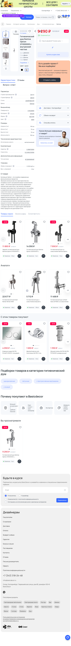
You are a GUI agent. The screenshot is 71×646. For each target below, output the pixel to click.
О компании (7, 522)
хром (32, 119)
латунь (32, 113)
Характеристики (8, 80)
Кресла (6, 607)
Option (26, 60)
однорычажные (9, 381)
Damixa (26, 57)
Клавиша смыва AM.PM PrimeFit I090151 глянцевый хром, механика (10, 352)
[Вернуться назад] (2, 24)
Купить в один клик (53, 55)
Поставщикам (8, 548)
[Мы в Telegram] (19, 592)
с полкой (7, 387)
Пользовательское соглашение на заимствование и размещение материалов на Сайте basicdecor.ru (18, 619)
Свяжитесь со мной (46, 143)
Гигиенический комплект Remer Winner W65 (10, 300)
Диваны (57, 602)
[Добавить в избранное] (29, 31)
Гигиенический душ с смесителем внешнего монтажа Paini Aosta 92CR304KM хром (33, 301)
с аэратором (30, 149)
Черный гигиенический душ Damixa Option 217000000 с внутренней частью (10, 250)
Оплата (5, 531)
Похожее (16, 33)
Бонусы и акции (8, 544)
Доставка (6, 526)
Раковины (23, 611)
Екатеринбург (46, 10)
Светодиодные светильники (12, 602)
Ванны (6, 611)
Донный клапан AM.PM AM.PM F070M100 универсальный (59, 352)
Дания (32, 98)
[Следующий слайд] (6, 68)
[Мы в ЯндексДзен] (15, 592)
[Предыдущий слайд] (6, 31)
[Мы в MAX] (4, 592)
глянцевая (31, 110)
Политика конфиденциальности (14, 570)
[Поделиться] (35, 31)
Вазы (36, 607)
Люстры (43, 602)
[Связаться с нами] (67, 637)
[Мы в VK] (12, 592)
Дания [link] (26, 55)
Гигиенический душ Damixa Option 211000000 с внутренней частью (10, 456)
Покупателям (7, 517)
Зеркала (29, 607)
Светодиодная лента (31, 602)
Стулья (14, 607)
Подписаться (62, 500)
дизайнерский (30, 100)
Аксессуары (20, 214)
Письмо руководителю (11, 561)
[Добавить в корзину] (19, 256)
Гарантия (6, 539)
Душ (30, 611)
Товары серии (7, 214)
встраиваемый (29, 159)
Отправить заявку (49, 80)
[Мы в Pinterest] (8, 592)
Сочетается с (34, 214)
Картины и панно (47, 607)
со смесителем (29, 152)
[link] (23, 31)
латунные (25, 381)
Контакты (6, 553)
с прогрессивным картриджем (47, 381)
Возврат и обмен (8, 535)
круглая (31, 116)
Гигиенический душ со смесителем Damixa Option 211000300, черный (58, 250)
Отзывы (20, 80)
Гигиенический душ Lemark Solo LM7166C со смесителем (59, 300)
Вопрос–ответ (9, 85)
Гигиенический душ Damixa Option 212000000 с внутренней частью (34, 250)
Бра (50, 602)
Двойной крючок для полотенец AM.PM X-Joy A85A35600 (33, 352)
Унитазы (13, 611)
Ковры (57, 607)
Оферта (5, 566)
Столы (21, 607)
